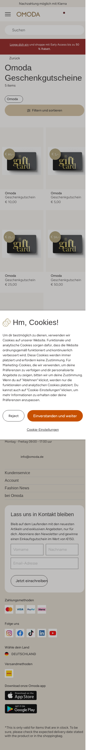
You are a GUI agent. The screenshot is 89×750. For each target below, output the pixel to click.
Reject (14, 416)
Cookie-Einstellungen (43, 429)
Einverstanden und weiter (55, 416)
